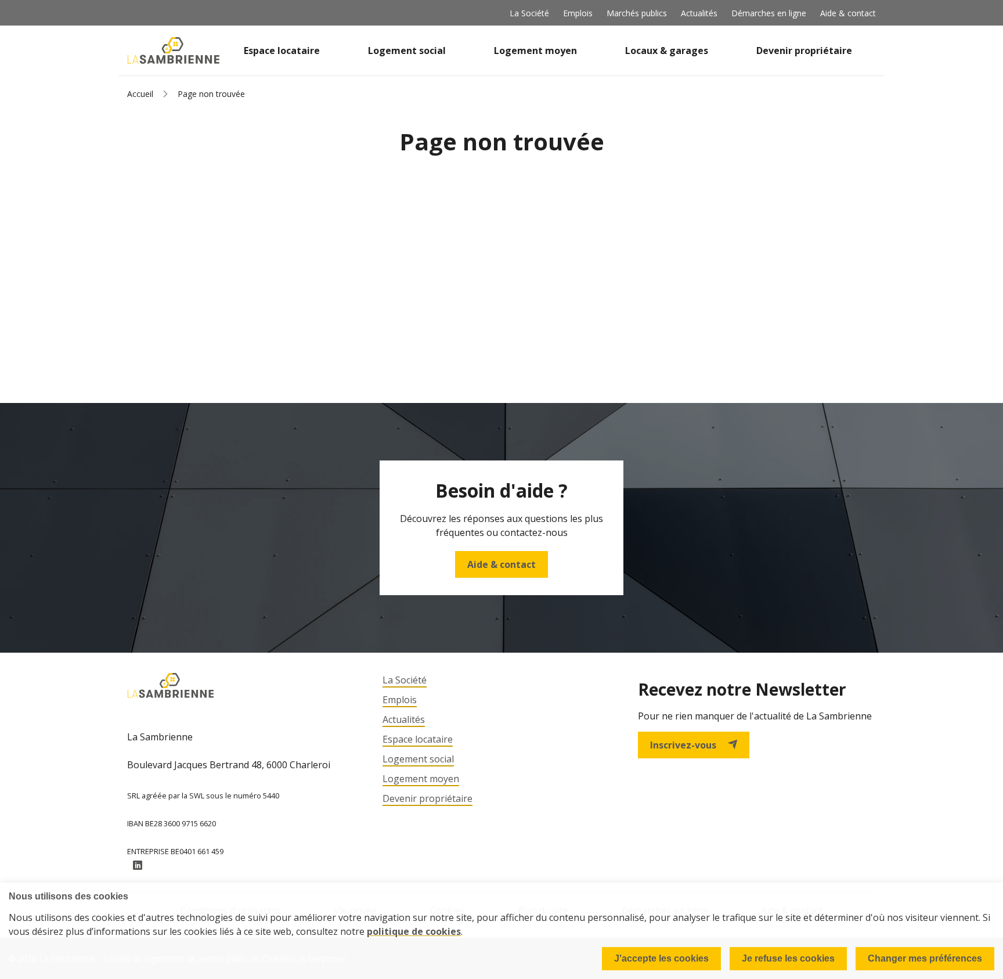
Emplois (578, 13)
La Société (529, 13)
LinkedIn (137, 866)
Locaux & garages (666, 50)
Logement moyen (535, 50)
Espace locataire (282, 50)
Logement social (407, 50)
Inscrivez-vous (683, 745)
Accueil (140, 93)
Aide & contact (848, 13)
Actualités (699, 13)
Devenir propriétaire (804, 50)
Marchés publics (637, 13)
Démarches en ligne (768, 13)
